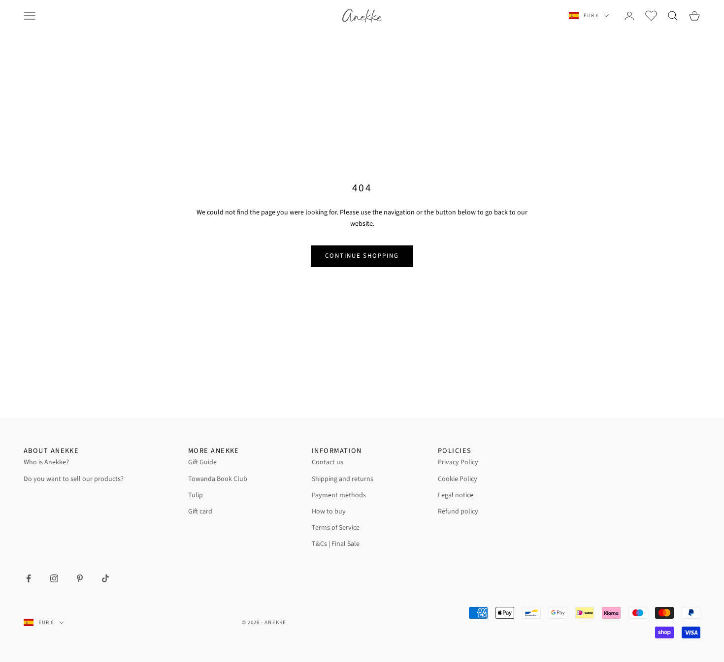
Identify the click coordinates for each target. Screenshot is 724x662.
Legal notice (455, 495)
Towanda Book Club (217, 479)
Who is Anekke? (46, 462)
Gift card (200, 511)
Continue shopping (362, 255)
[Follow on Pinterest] (80, 578)
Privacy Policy (458, 462)
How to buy (329, 511)
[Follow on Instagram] (54, 578)
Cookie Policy (457, 479)
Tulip (195, 495)
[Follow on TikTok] (105, 578)
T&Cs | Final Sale (336, 544)
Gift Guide (202, 462)
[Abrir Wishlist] (651, 16)
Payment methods (339, 495)
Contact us (327, 462)
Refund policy (458, 511)
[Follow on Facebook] (28, 578)
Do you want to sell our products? (74, 479)
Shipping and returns (342, 479)
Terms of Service (336, 528)
